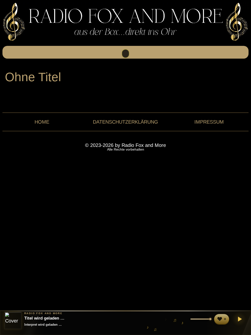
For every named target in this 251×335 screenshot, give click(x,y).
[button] (125, 53)
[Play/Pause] (239, 319)
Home (42, 122)
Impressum (209, 122)
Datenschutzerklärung (125, 122)
